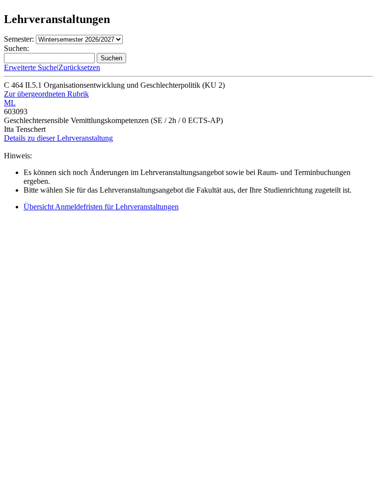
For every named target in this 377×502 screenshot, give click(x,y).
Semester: (19, 39)
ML (10, 103)
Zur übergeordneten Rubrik (46, 94)
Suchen (111, 58)
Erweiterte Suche (30, 67)
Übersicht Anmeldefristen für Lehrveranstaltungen (101, 206)
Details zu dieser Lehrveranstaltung (58, 138)
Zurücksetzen (79, 67)
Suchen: (16, 48)
